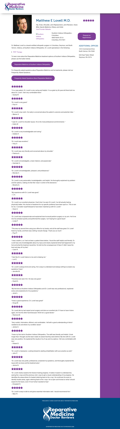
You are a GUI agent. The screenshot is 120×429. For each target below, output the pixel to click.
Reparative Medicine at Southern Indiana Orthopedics (32, 64)
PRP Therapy (17, 52)
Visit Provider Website (43, 29)
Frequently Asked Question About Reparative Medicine (60, 400)
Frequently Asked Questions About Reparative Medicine (33, 78)
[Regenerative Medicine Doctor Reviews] (15, 6)
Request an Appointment (86, 36)
